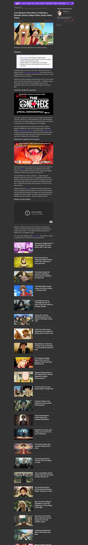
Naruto (55, 3)
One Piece (42, 3)
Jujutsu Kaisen (49, 3)
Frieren (37, 3)
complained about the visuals (26, 130)
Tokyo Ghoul (36, 235)
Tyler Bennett (50, 20)
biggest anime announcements (31, 72)
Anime (24, 3)
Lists (33, 3)
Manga (28, 3)
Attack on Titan (62, 3)
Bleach (27, 188)
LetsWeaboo (16, 7)
